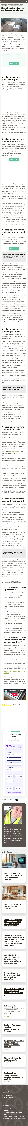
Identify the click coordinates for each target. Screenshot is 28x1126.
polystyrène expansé (13, 451)
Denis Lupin (7, 824)
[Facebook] (14, 800)
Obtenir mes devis (14, 63)
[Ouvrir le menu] (26, 1)
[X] (17, 800)
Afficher (11, 70)
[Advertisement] (14, 97)
